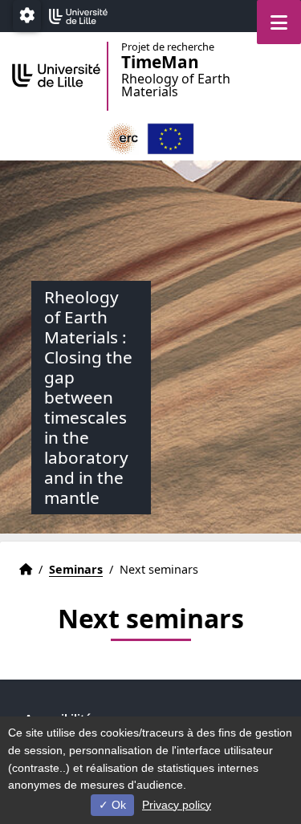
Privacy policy (176, 804)
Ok (117, 804)
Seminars (76, 569)
